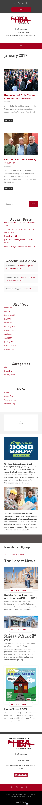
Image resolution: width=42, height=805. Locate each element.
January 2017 (9, 342)
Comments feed (10, 400)
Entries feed (8, 396)
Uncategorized (9, 375)
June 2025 (8, 307)
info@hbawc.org (21, 29)
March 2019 (8, 323)
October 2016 (9, 349)
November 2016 (10, 345)
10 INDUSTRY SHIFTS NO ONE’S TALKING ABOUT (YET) (19, 230)
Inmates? (27, 289)
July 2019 (7, 319)
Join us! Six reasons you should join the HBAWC (19, 241)
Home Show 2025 (10, 236)
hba (7, 101)
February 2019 (9, 326)
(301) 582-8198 (23, 32)
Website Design (19, 802)
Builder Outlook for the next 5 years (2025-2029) (20, 223)
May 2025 (7, 311)
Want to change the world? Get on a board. (20, 246)
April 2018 (8, 334)
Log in (6, 392)
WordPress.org (9, 404)
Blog (10, 101)
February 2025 (9, 315)
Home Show (8, 371)
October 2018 (9, 330)
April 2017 (8, 338)
